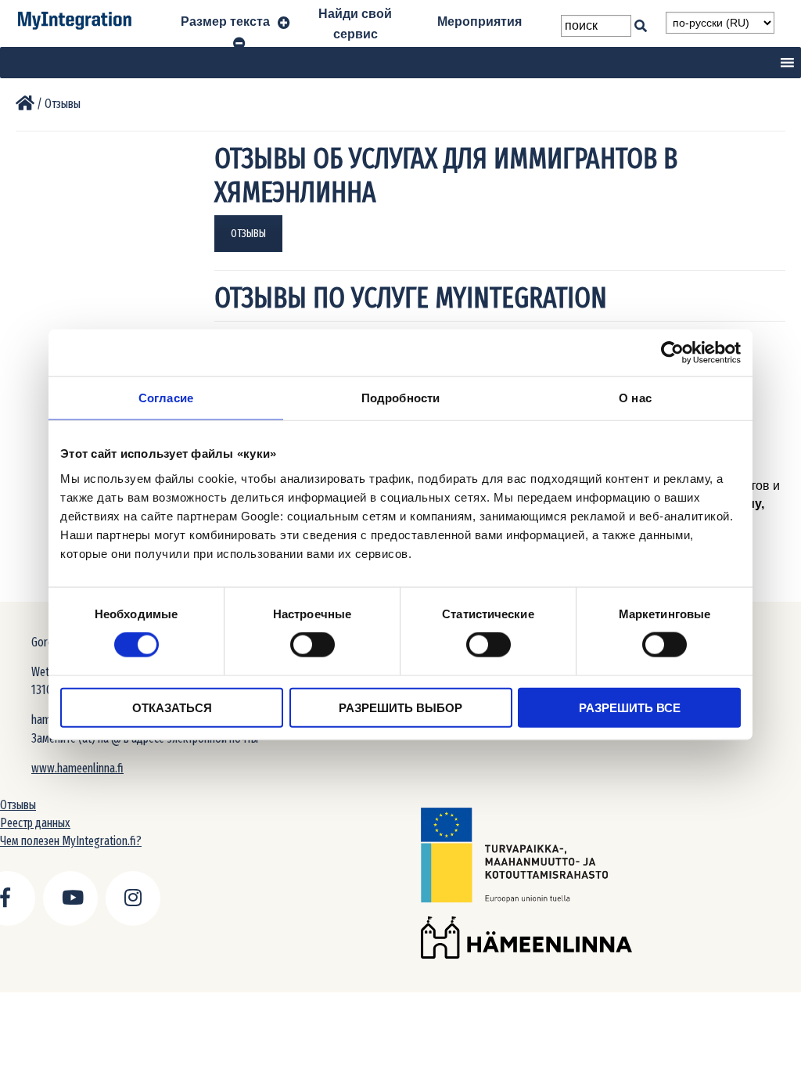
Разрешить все (630, 707)
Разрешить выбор (400, 707)
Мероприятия (479, 21)
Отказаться (172, 707)
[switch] (312, 644)
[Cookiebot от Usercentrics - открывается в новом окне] (672, 353)
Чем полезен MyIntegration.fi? (71, 840)
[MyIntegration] (25, 103)
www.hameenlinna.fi (77, 768)
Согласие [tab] (165, 398)
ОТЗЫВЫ (248, 233)
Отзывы (18, 804)
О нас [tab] (635, 398)
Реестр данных (35, 822)
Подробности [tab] (400, 398)
